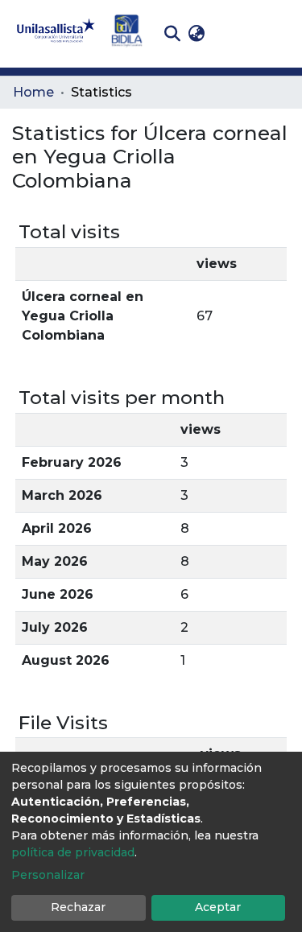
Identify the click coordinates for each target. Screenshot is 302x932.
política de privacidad (72, 852)
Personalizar (48, 875)
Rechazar (78, 907)
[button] (196, 33)
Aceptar (218, 907)
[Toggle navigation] (278, 34)
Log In (234, 33)
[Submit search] (172, 33)
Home (33, 92)
